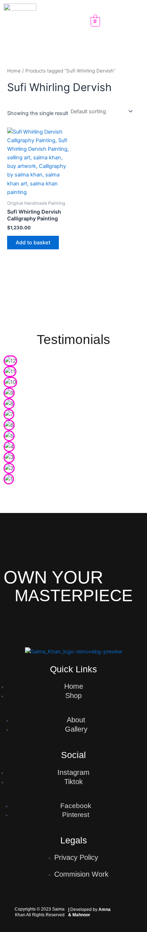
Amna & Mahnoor (89, 912)
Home (14, 71)
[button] (66, 21)
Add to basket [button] (33, 242)
